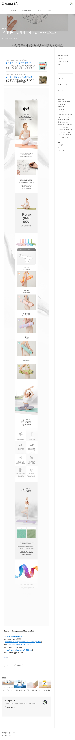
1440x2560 (61, 109)
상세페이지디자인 (62, 132)
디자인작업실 (61, 114)
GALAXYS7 (68, 114)
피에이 (59, 99)
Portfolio (13, 11)
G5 (71, 129)
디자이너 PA (61, 102)
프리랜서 (64, 104)
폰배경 (59, 122)
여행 (59, 117)
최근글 (59, 84)
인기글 (65, 84)
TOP (71, 733)
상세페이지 (60, 119)
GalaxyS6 (65, 122)
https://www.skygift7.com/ (14, 60)
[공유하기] (10, 665)
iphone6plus (61, 112)
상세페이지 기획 (64, 137)
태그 (39, 11)
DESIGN (60, 58)
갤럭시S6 (60, 129)
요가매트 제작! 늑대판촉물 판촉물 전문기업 (20, 77)
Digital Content (27, 11)
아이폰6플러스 (61, 107)
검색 (66, 3)
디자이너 (66, 119)
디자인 (63, 99)
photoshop (68, 134)
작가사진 (60, 124)
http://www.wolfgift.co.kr (14, 74)
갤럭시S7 (67, 102)
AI (58, 68)
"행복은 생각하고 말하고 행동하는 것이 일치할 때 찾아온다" (21, 703)
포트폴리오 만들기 (63, 61)
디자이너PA (61, 134)
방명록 (49, 11)
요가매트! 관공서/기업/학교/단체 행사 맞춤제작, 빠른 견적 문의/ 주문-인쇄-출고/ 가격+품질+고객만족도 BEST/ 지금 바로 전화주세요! (20, 67)
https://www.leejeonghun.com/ (15, 636)
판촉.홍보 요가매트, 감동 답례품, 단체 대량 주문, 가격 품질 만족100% (20, 81)
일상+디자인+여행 (63, 55)
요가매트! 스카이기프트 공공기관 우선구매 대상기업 (20, 63)
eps (66, 127)
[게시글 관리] (12, 665)
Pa (58, 137)
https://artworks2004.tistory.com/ (21, 644)
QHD (59, 104)
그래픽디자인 (61, 127)
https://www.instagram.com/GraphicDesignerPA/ (23, 642)
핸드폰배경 (66, 129)
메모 (59, 65)
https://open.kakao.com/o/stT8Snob (18, 650)
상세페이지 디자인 (67, 124)
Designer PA (10, 3)
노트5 (69, 132)
